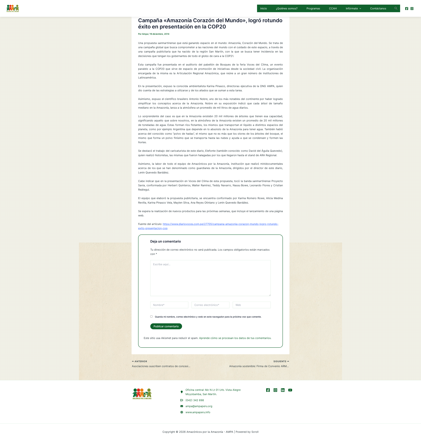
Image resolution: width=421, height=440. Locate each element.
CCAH (333, 8)
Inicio (263, 8)
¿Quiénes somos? (286, 8)
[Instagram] (412, 8)
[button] (359, 8)
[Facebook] (406, 8)
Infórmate (352, 8)
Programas (313, 8)
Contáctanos (378, 8)
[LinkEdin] (283, 390)
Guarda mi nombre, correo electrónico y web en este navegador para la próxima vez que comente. (208, 316)
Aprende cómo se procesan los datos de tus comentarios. (235, 338)
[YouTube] (290, 390)
